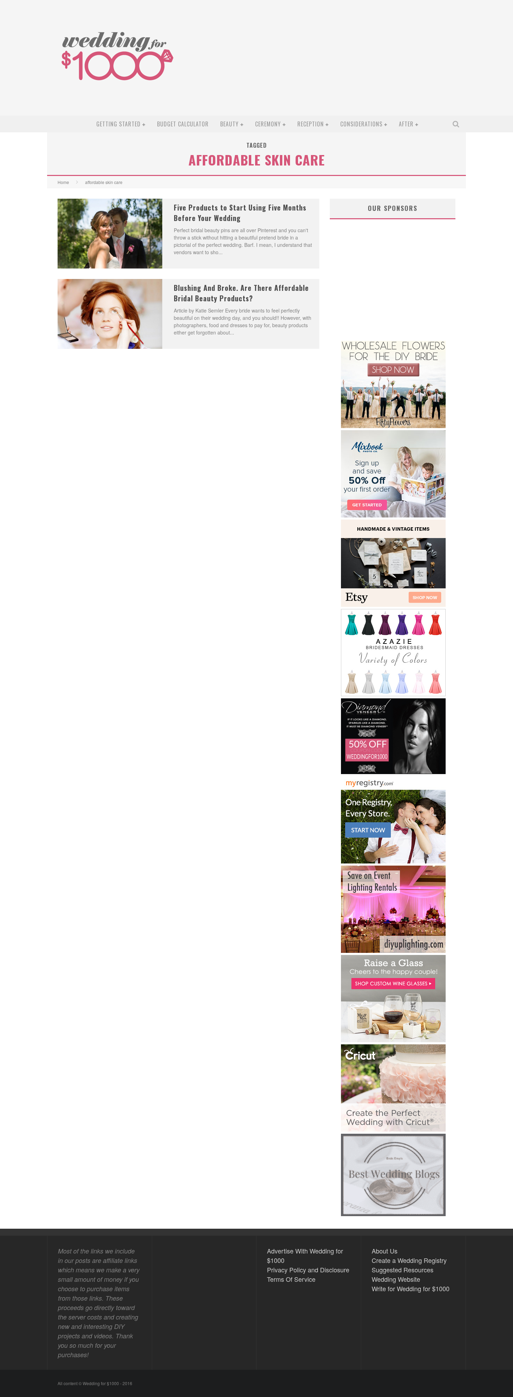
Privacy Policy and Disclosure (308, 1269)
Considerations (361, 124)
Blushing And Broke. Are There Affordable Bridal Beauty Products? (241, 292)
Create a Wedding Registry (409, 1260)
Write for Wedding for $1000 (410, 1288)
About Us (384, 1250)
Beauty (229, 124)
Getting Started (118, 124)
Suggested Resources (402, 1269)
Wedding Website (396, 1279)
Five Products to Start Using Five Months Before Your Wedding (240, 212)
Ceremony (268, 124)
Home (63, 182)
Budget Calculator (183, 124)
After (406, 124)
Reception (310, 124)
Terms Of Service (291, 1279)
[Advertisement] (335, 63)
